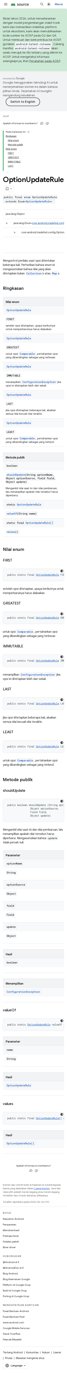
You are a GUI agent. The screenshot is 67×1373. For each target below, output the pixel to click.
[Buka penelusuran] (42, 4)
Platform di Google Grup (17, 1284)
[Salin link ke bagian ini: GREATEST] (24, 603)
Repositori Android (13, 1218)
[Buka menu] (5, 4)
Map (54, 273)
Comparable (27, 353)
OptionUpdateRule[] (39, 522)
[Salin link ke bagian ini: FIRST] (15, 561)
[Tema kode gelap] (62, 571)
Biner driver (9, 1247)
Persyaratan (9, 1224)
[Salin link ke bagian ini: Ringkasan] (27, 289)
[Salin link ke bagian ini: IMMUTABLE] (26, 646)
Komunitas (32, 1352)
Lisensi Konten (42, 1188)
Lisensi (57, 1352)
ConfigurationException (39, 382)
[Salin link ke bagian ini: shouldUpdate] (29, 791)
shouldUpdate (16, 474)
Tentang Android (13, 1352)
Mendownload (11, 1230)
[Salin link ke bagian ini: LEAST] (17, 732)
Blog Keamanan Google (16, 1279)
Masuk (59, 4)
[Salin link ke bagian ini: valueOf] (19, 1010)
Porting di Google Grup (16, 1296)
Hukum (46, 1352)
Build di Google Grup (15, 1290)
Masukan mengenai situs (30, 1358)
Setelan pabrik (11, 1241)
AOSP (6, 116)
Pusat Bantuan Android (16, 1311)
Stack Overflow (11, 1333)
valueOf (12, 513)
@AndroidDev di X (13, 1267)
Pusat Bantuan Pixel (13, 1316)
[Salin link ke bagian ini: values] (16, 1104)
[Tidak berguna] (47, 123)
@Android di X (11, 1262)
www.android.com (13, 1322)
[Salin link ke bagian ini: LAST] (14, 689)
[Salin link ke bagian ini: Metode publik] (36, 780)
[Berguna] (41, 123)
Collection (34, 273)
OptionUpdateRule (38, 201)
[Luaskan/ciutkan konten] (28, 132)
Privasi (8, 1358)
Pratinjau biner (11, 1235)
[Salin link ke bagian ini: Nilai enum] (27, 550)
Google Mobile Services (16, 1328)
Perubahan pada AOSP (44, 61)
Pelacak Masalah (12, 1339)
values (11, 532)
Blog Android (10, 1273)
